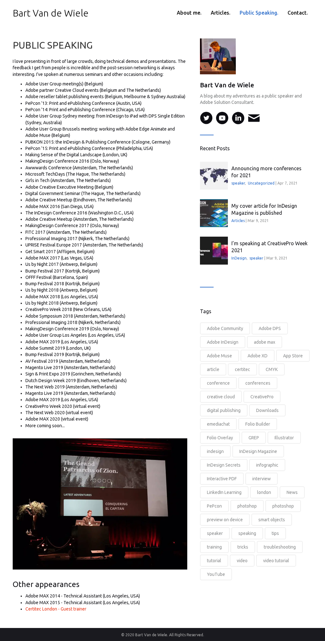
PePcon (214, 506)
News (292, 492)
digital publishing (224, 410)
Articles (238, 221)
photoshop (283, 506)
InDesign (239, 258)
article (213, 369)
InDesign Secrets (224, 465)
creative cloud (221, 396)
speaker (238, 183)
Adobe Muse (219, 355)
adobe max (264, 342)
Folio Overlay (220, 437)
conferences (257, 383)
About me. (189, 13)
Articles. (220, 13)
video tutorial (276, 560)
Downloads (267, 410)
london (264, 492)
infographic (267, 465)
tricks (242, 547)
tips (275, 533)
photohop (247, 506)
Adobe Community (225, 328)
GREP (254, 437)
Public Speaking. (259, 13)
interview (261, 478)
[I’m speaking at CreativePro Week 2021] (214, 251)
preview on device (225, 519)
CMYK (272, 369)
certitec (242, 369)
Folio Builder (257, 424)
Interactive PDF (222, 478)
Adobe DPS (270, 328)
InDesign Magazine (258, 451)
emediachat (218, 424)
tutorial (214, 560)
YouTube (216, 574)
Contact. (298, 13)
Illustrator (284, 437)
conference (218, 383)
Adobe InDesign (222, 342)
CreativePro (262, 396)
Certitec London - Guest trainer (55, 608)
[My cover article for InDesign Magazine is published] (214, 213)
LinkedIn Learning (224, 492)
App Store (293, 355)
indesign (215, 451)
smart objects (271, 519)
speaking (247, 533)
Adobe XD (258, 355)
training (214, 547)
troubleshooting (280, 547)
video (242, 560)
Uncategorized (261, 183)
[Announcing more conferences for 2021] (214, 176)
